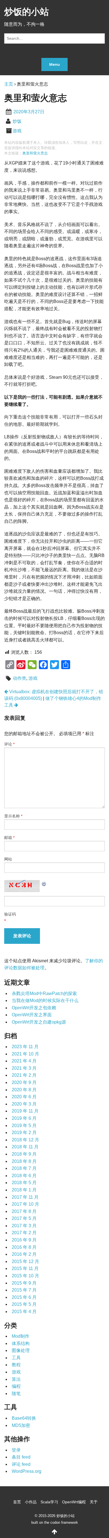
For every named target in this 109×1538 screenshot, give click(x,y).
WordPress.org (26, 1471)
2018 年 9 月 (24, 1154)
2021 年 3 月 (24, 1068)
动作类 (19, 678)
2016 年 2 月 (24, 1254)
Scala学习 (49, 1502)
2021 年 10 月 (25, 1054)
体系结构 (21, 1343)
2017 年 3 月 (24, 1225)
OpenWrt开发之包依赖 (34, 1007)
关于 (94, 1502)
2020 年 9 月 (24, 1082)
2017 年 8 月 (24, 1211)
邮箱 (9, 837)
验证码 (10, 914)
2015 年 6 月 (24, 1297)
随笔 (16, 1393)
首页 (17, 1502)
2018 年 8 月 (24, 1161)
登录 (16, 1450)
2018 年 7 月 (24, 1168)
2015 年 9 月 (24, 1283)
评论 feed (21, 1464)
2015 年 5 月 (24, 1304)
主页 (8, 84)
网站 (8, 859)
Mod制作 (20, 1336)
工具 (16, 1357)
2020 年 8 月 (24, 1089)
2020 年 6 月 (24, 1096)
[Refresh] (44, 883)
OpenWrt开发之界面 (32, 1014)
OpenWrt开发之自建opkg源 (39, 1022)
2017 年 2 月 (24, 1232)
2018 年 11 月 (25, 1146)
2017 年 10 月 (25, 1204)
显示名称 (13, 816)
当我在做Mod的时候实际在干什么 (45, 1000)
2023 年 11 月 (25, 1046)
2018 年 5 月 (24, 1182)
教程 (16, 1364)
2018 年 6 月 (24, 1175)
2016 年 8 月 (24, 1247)
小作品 (31, 1502)
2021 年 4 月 (24, 1061)
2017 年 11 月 (25, 1197)
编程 (16, 1386)
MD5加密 (21, 1425)
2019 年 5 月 (24, 1125)
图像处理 (21, 1350)
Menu (54, 64)
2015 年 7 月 (24, 1290)
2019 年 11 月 (25, 1111)
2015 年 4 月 (24, 1311)
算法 (16, 1379)
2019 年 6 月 (24, 1118)
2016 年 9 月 (24, 1240)
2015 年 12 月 (25, 1261)
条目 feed (21, 1457)
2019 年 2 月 (24, 1132)
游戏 (17, 130)
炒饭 (17, 121)
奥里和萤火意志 (35, 153)
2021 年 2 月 (24, 1075)
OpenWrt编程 (74, 1502)
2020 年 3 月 (24, 1104)
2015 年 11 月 (25, 1268)
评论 (9, 744)
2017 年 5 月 (24, 1218)
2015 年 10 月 (25, 1275)
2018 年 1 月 (24, 1189)
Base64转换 (24, 1418)
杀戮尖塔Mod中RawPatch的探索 (44, 993)
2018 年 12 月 (25, 1139)
